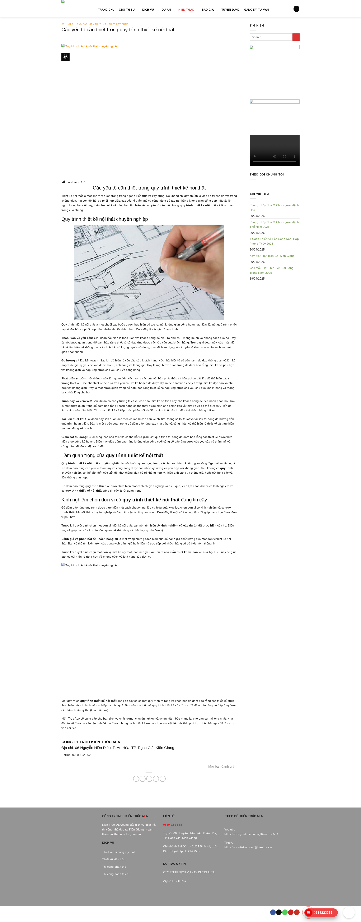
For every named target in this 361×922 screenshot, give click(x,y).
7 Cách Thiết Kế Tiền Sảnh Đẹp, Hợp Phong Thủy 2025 (274, 241)
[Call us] (285, 912)
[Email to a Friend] (149, 779)
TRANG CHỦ (106, 9)
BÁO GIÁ (208, 9)
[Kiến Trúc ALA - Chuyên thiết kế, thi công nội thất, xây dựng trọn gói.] (76, 8)
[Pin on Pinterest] (156, 779)
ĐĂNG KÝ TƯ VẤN (256, 9)
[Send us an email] (279, 912)
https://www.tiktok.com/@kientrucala (248, 847)
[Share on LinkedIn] (163, 779)
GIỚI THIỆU (127, 9)
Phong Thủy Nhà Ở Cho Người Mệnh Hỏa (274, 207)
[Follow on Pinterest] (291, 912)
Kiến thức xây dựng (115, 24)
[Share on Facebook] (136, 779)
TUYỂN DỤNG (230, 9)
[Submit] (296, 37)
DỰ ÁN (166, 9)
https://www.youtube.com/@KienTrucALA (251, 834)
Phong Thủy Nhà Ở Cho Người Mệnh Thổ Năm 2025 (274, 224)
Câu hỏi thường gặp (74, 24)
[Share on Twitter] (143, 779)
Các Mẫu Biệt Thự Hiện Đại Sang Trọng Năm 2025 (272, 270)
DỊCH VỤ (148, 9)
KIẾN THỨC (186, 9)
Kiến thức (95, 24)
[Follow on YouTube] (297, 912)
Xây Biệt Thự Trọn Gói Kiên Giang (272, 255)
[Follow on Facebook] (273, 912)
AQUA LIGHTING (174, 881)
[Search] (296, 9)
